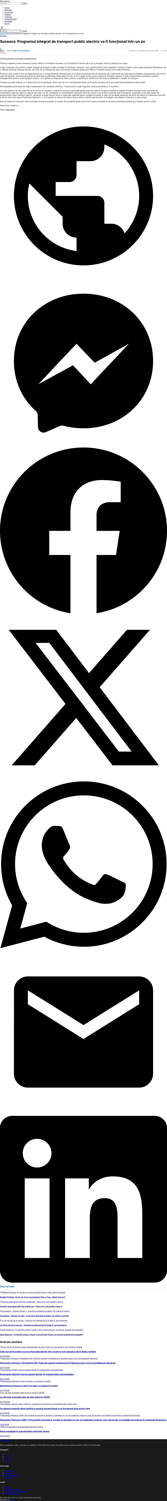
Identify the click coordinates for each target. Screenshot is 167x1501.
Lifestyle (8, 17)
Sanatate (8, 21)
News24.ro (10, 109)
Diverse (9, 33)
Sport (7, 23)
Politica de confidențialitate (16, 1491)
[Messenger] (83, 446)
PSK (12, 1500)
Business (8, 10)
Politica (8, 14)
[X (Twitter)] (83, 780)
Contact (8, 1473)
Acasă (2, 33)
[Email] (83, 1115)
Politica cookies (11, 1493)
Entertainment (11, 19)
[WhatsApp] (83, 947)
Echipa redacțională (13, 1475)
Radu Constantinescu (21, 51)
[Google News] (83, 278)
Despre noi (9, 1470)
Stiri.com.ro (6, 1440)
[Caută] (2, 28)
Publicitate (9, 1477)
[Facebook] (83, 613)
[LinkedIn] (83, 1282)
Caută (24, 3)
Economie (9, 12)
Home (7, 8)
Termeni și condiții (12, 1489)
